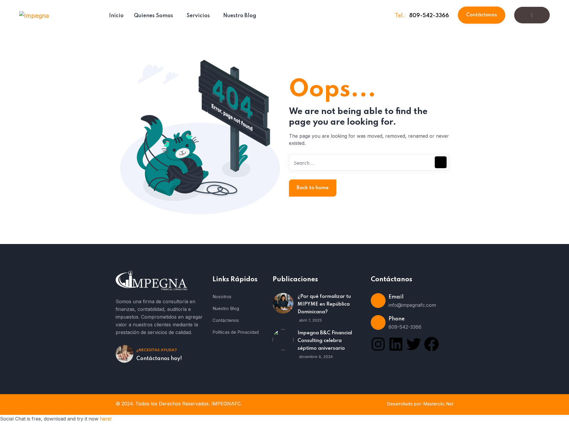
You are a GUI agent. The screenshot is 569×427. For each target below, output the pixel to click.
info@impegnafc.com (412, 305)
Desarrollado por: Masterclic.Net (420, 404)
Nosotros (221, 296)
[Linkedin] (396, 344)
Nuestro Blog (225, 308)
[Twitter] (413, 344)
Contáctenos (225, 320)
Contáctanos (481, 14)
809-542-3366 (429, 15)
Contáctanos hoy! (159, 358)
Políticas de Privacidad (235, 332)
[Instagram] (378, 344)
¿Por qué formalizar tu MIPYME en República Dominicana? (324, 304)
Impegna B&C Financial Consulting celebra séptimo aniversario (325, 340)
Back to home (313, 187)
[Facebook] (431, 344)
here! (105, 419)
